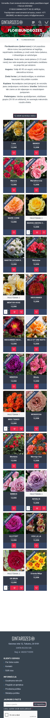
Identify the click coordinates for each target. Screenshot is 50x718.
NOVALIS (36, 499)
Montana (13, 457)
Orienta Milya (36, 573)
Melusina (36, 260)
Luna (14, 143)
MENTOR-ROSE (13, 302)
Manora (13, 181)
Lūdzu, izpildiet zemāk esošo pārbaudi (17, 709)
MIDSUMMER (36, 297)
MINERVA (14, 377)
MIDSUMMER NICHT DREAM (13, 340)
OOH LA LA (36, 536)
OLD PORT (13, 536)
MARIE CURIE (13, 218)
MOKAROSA (36, 414)
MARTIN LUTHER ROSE (13, 260)
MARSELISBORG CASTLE (36, 223)
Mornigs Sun (36, 457)
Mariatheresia (36, 181)
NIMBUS (13, 494)
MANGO (36, 143)
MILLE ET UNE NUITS (36, 340)
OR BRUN (14, 578)
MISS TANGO (13, 419)
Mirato (36, 377)
